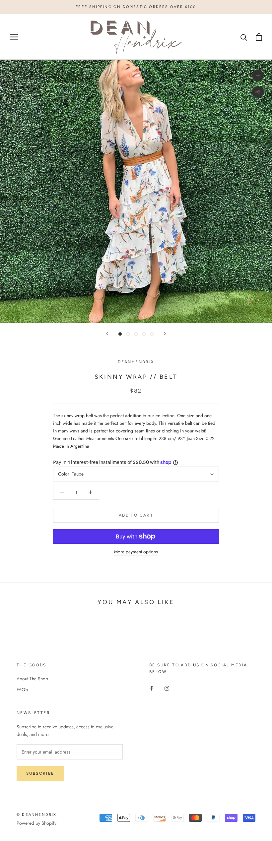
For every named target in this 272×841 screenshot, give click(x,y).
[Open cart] (259, 37)
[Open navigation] (14, 37)
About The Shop (32, 678)
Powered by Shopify (36, 823)
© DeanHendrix (37, 815)
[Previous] (107, 333)
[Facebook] (151, 688)
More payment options (136, 551)
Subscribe (40, 773)
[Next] (165, 333)
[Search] (243, 36)
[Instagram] (167, 688)
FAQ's (22, 689)
